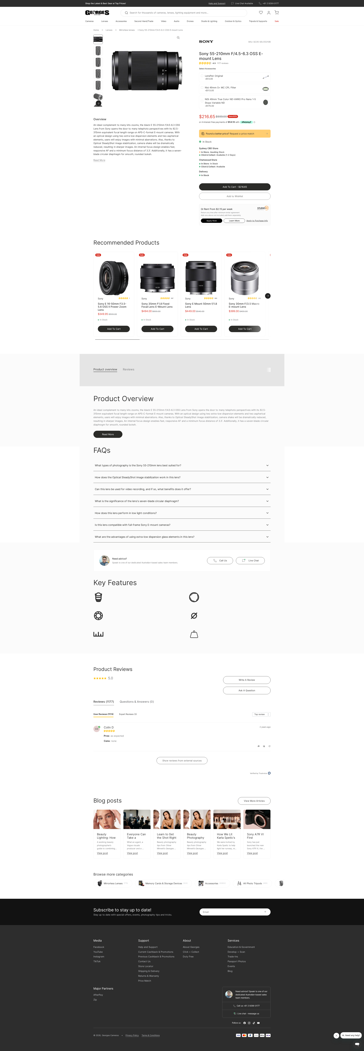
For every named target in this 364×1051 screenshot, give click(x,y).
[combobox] (184, 13)
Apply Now (211, 220)
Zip (95, 999)
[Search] (127, 13)
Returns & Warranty (148, 975)
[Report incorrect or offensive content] (269, 746)
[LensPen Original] (265, 77)
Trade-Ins (233, 956)
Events (231, 966)
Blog (230, 971)
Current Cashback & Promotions (155, 951)
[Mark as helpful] (259, 746)
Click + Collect (191, 951)
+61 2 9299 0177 (271, 3)
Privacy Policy (132, 1035)
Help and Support (217, 3)
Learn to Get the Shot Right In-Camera (166, 838)
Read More (99, 160)
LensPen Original (214, 75)
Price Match (144, 980)
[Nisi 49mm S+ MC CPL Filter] (265, 89)
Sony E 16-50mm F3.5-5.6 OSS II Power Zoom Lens (112, 306)
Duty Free (188, 956)
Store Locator (145, 966)
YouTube (98, 951)
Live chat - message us (248, 1013)
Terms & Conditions (151, 1035)
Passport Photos (237, 961)
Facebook (98, 947)
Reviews (128, 369)
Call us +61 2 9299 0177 (248, 1006)
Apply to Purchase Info (257, 220)
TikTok (97, 961)
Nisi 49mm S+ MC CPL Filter (220, 87)
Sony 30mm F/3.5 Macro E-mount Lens (244, 305)
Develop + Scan (236, 951)
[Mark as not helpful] (264, 746)
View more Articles (254, 800)
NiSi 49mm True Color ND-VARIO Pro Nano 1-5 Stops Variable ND (230, 101)
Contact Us (144, 961)
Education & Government (241, 947)
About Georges (191, 947)
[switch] (98, 103)
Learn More (234, 220)
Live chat (254, 560)
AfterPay (98, 994)
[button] (97, 13)
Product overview (105, 369)
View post (102, 853)
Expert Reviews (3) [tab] (128, 714)
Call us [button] (223, 560)
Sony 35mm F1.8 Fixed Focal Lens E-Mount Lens (157, 305)
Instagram (98, 956)
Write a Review (247, 679)
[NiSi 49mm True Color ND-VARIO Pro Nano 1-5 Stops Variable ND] (265, 102)
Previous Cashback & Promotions (156, 956)
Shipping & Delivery (149, 971)
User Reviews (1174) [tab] (103, 714)
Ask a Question (247, 690)
